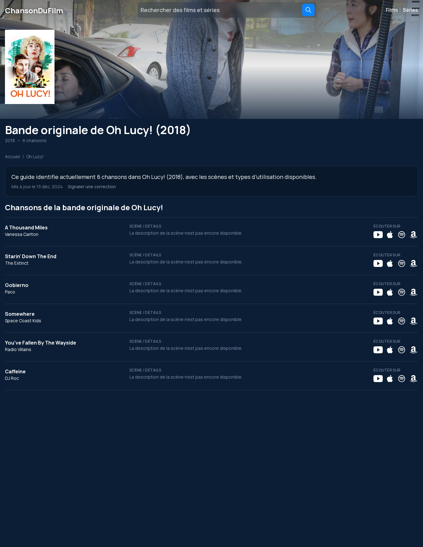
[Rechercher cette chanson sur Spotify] (401, 234)
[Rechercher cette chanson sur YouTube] (378, 234)
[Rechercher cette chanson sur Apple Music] (390, 234)
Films (392, 10)
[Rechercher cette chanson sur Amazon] (413, 234)
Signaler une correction (92, 186)
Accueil (12, 156)
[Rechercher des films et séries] (308, 10)
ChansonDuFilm (36, 9)
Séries (410, 10)
